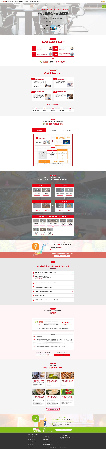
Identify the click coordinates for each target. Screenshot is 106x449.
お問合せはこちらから (38, 278)
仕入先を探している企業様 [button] (9, 1)
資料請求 (103, 1)
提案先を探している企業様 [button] (18, 1)
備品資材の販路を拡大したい (32, 441)
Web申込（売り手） (46, 437)
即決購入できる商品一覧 (32, 437)
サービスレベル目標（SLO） (47, 446)
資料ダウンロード (45, 439)
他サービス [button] (38, 1)
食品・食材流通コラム (33, 1)
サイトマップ (30, 447)
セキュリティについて (46, 442)
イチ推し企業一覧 (30, 442)
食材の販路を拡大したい (31, 439)
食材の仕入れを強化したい (32, 436)
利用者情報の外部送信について (47, 444)
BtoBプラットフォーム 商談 (33, 434)
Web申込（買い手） (46, 436)
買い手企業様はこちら (103, 6)
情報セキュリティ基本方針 (47, 441)
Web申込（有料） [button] (26, 1)
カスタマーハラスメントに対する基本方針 (49, 447)
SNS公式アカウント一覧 (68, 437)
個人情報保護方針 (30, 446)
